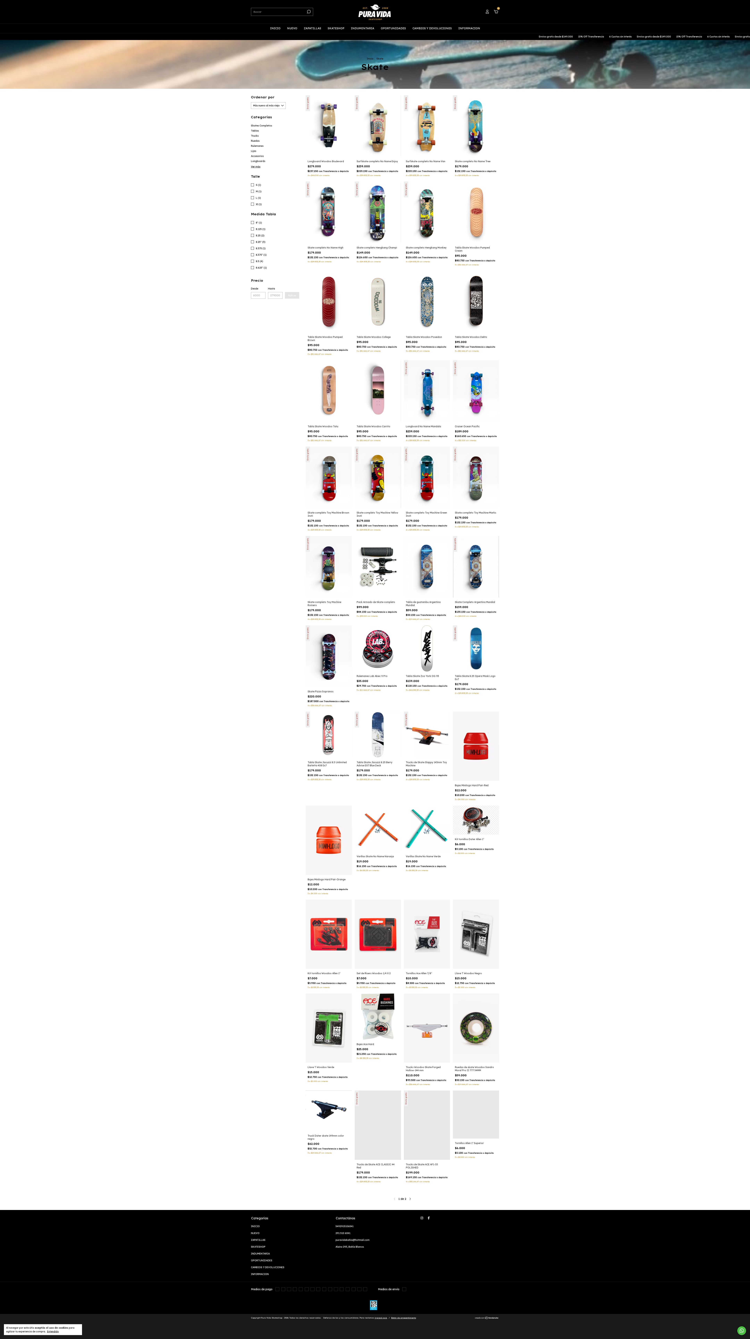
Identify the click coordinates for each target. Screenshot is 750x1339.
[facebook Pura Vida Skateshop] (428, 1218)
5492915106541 (345, 1226)
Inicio (370, 58)
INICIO (275, 28)
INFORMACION (469, 28)
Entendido (53, 1331)
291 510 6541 (343, 1233)
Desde (254, 288)
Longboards (258, 161)
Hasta (271, 288)
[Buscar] (308, 12)
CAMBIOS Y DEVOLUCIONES (432, 28)
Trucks (255, 135)
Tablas (255, 130)
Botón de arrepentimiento (403, 1318)
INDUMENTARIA (362, 28)
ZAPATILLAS (312, 28)
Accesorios (257, 156)
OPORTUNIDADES (393, 28)
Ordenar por (262, 97)
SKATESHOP (336, 28)
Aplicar (292, 295)
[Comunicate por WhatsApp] (741, 1330)
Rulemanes (257, 145)
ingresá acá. (381, 1318)
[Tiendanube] (487, 1318)
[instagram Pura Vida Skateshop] (421, 1218)
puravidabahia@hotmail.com (353, 1239)
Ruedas (255, 140)
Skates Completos (261, 125)
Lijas (253, 151)
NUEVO (292, 28)
